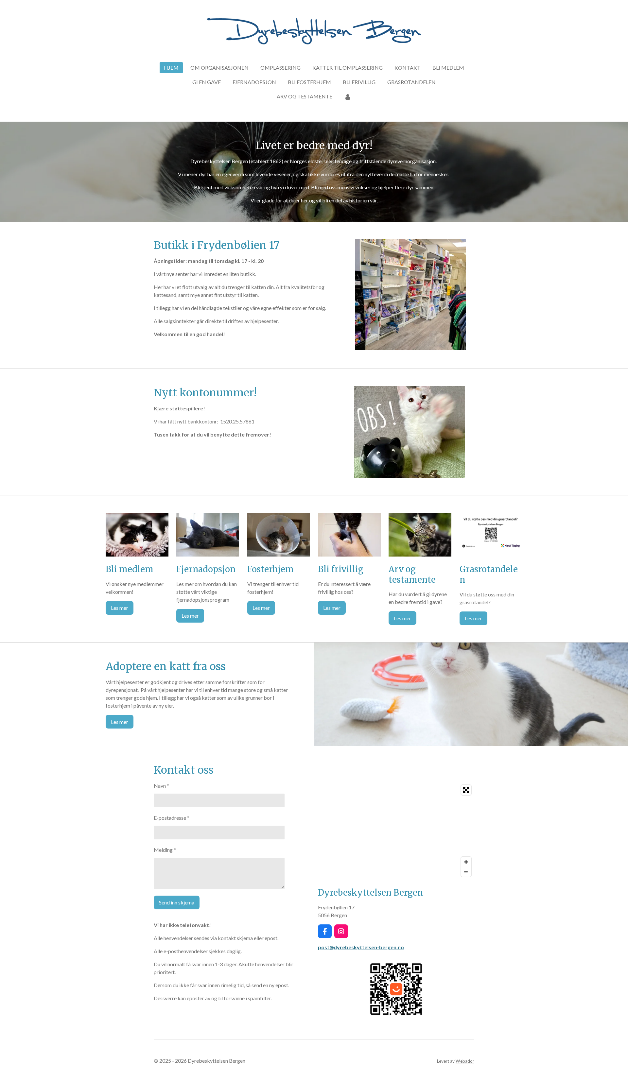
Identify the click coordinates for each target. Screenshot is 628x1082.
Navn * (161, 785)
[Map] (396, 831)
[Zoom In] (466, 862)
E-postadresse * (171, 818)
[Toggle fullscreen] (466, 790)
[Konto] (348, 96)
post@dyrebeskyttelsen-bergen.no (361, 947)
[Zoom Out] (466, 872)
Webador (465, 1061)
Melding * (165, 850)
